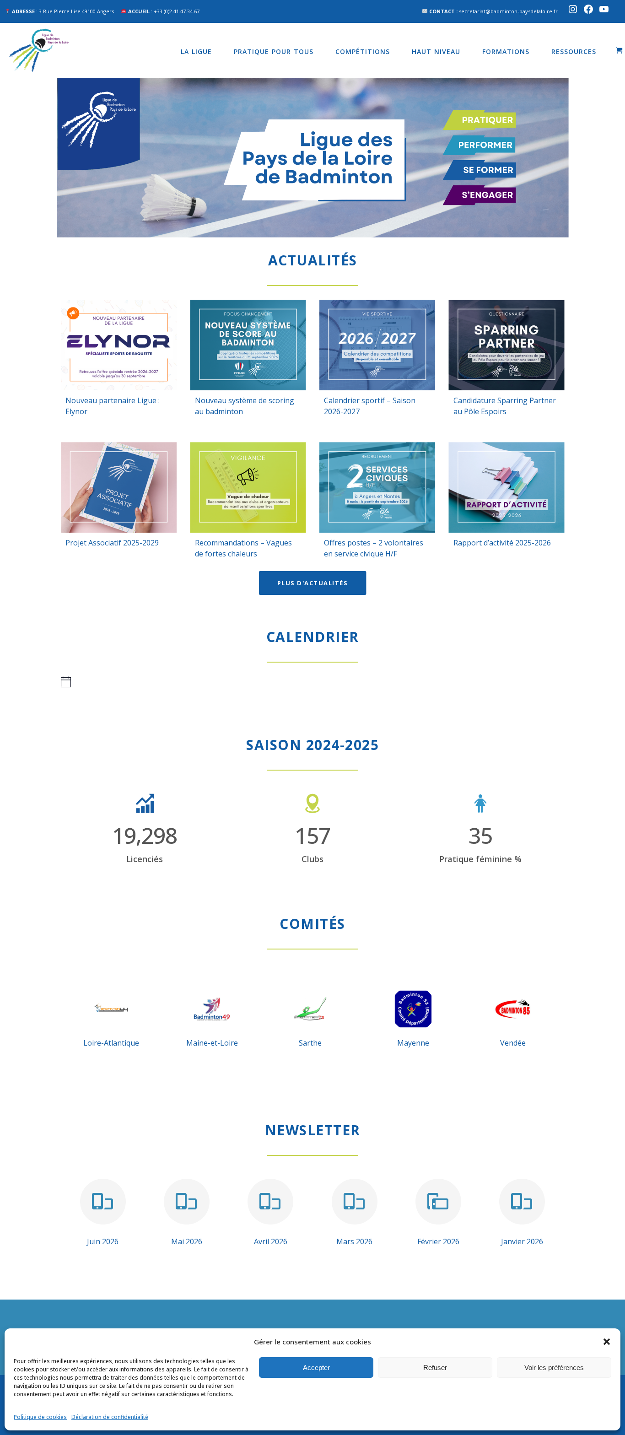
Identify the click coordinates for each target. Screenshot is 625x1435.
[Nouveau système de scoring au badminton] (248, 345)
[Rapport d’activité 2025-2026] (507, 487)
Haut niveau (436, 51)
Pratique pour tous (273, 51)
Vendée (513, 1043)
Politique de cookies (40, 1417)
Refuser (435, 1367)
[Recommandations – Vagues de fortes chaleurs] (248, 487)
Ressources (573, 51)
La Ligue (196, 51)
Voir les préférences (554, 1367)
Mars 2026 (354, 1241)
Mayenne (413, 1043)
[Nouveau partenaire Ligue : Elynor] (119, 345)
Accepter (316, 1367)
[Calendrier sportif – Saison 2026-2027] (377, 345)
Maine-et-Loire (212, 1043)
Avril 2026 (270, 1241)
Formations (505, 51)
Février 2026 (438, 1241)
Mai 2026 (186, 1241)
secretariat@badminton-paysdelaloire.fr (508, 11)
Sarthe (310, 1043)
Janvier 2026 (522, 1241)
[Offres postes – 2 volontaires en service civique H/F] (377, 487)
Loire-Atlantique (111, 1043)
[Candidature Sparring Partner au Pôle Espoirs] (507, 345)
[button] (606, 1341)
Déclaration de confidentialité (109, 1417)
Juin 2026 (103, 1241)
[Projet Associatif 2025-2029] (119, 487)
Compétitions (362, 51)
